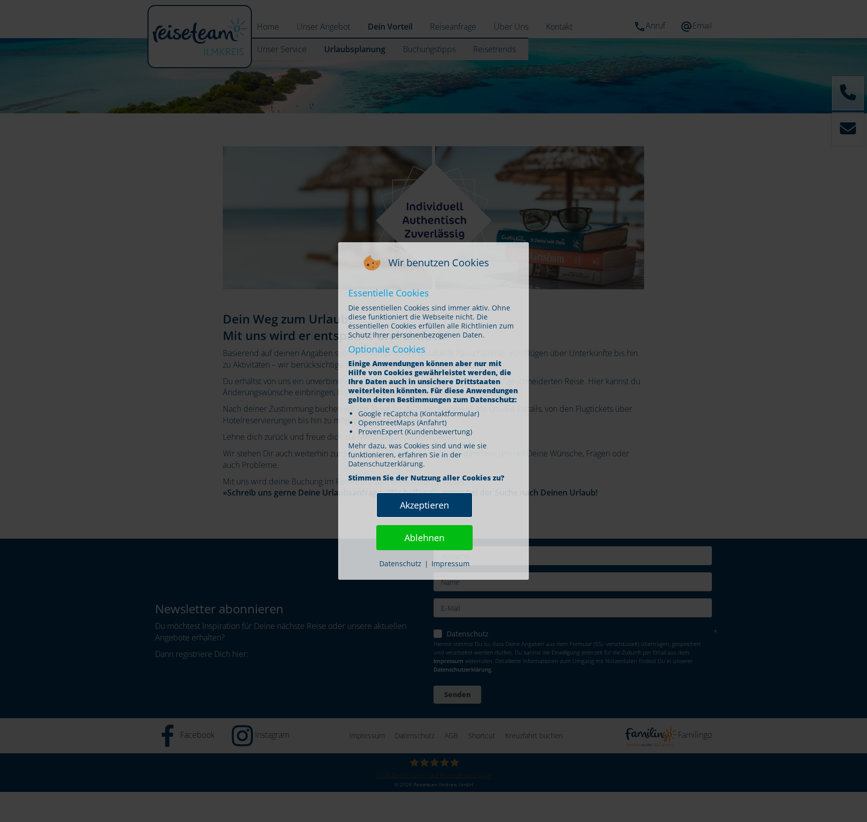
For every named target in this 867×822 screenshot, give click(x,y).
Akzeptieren (424, 505)
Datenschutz (400, 563)
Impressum (450, 563)
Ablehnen (424, 538)
